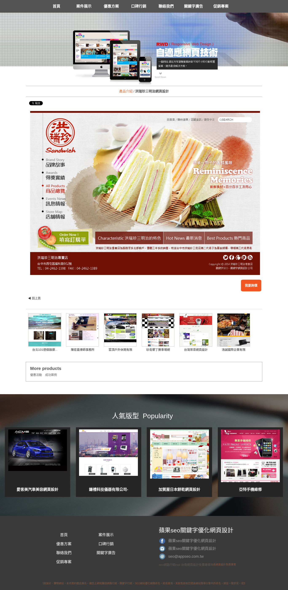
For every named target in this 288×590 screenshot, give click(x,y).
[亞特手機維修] (250, 455)
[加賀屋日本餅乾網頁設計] (179, 455)
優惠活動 (36, 374)
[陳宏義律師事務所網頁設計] (82, 327)
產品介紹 (126, 91)
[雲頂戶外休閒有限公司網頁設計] (120, 327)
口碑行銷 (138, 6)
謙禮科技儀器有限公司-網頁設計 (108, 489)
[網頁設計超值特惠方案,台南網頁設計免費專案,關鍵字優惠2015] (144, 48)
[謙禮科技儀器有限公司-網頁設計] (108, 455)
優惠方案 (111, 6)
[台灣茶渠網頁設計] (196, 330)
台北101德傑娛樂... (45, 349)
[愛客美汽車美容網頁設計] (37, 455)
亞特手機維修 (250, 489)
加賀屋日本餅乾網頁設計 (179, 489)
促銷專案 (221, 6)
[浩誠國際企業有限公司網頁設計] (233, 332)
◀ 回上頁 (34, 298)
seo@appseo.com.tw (186, 556)
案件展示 (84, 6)
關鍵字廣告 (193, 6)
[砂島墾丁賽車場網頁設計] (158, 331)
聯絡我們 (166, 6)
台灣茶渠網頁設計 (196, 349)
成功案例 (51, 374)
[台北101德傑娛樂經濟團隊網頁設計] (44, 338)
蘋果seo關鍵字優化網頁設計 (192, 541)
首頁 (56, 6)
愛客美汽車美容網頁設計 (37, 489)
